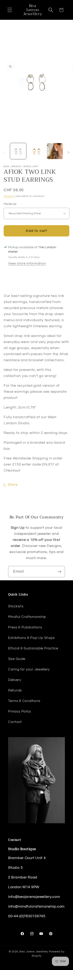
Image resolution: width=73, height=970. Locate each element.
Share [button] (13, 485)
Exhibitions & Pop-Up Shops (31, 638)
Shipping (9, 196)
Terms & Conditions (24, 701)
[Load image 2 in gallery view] (37, 151)
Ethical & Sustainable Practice (33, 648)
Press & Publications (25, 627)
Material (10, 204)
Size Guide (16, 659)
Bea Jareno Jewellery (33, 951)
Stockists (15, 606)
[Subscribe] (59, 571)
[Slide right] (68, 152)
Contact (15, 722)
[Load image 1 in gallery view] (18, 151)
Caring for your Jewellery (29, 669)
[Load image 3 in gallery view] (55, 151)
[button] (9, 10)
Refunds (15, 690)
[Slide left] (4, 152)
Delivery (14, 680)
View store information (27, 263)
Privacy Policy (19, 711)
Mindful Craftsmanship (27, 617)
